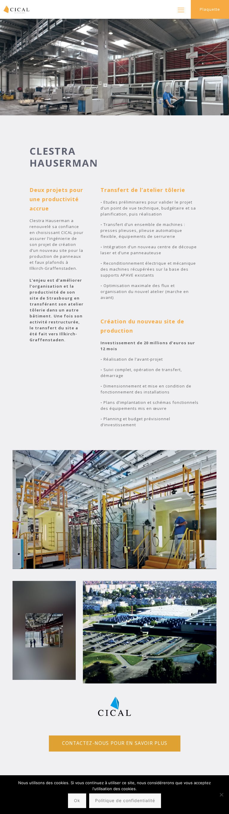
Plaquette (210, 9)
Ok (77, 800)
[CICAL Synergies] (15, 9)
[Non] (222, 795)
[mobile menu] (181, 9)
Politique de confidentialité (125, 800)
